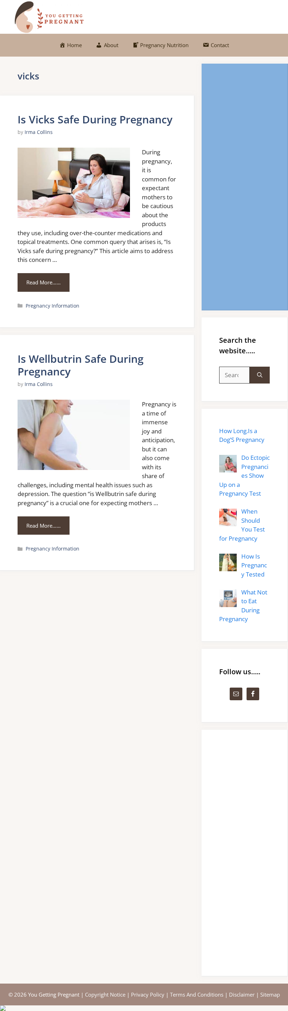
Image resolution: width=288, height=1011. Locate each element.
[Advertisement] (244, 186)
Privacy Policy (147, 994)
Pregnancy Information (52, 305)
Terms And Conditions (196, 994)
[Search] (260, 375)
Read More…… (43, 282)
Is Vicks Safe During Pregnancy (95, 119)
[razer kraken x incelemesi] (144, 1008)
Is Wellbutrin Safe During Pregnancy (81, 365)
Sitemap (270, 994)
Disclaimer (242, 994)
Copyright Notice (105, 994)
